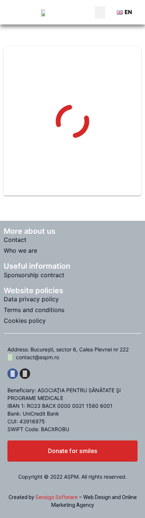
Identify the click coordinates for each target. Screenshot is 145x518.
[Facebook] (12, 373)
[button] (100, 12)
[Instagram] (25, 373)
